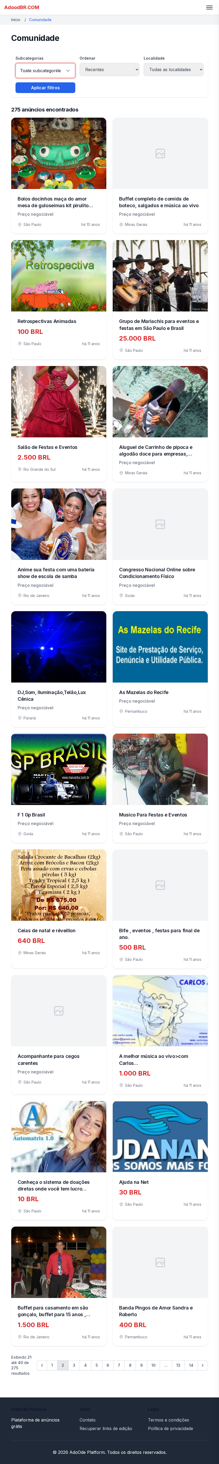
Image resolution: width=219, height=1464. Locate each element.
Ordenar (87, 58)
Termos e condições (168, 1420)
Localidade (154, 58)
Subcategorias (29, 58)
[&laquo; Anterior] (42, 1365)
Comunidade (40, 19)
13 (178, 1365)
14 (191, 1365)
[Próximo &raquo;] (203, 1365)
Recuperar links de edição (106, 1428)
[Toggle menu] (209, 7)
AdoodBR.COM (21, 7)
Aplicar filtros (45, 87)
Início (15, 19)
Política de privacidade (170, 1428)
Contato (88, 1420)
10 (153, 1365)
